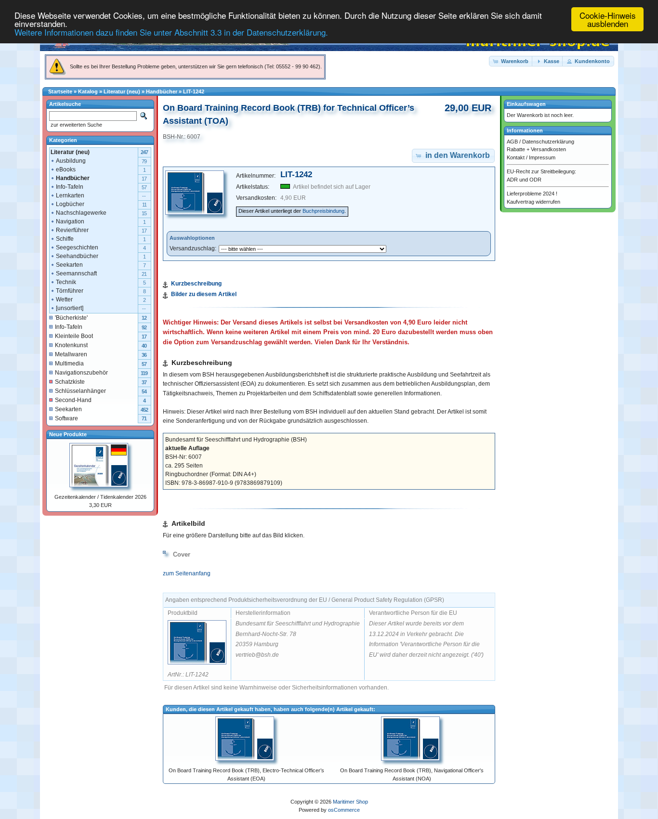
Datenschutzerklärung (548, 141)
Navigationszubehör (81, 372)
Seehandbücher (77, 256)
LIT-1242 (193, 91)
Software (66, 418)
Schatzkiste (70, 381)
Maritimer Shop (350, 802)
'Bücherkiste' (71, 317)
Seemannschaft (76, 273)
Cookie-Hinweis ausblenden (607, 19)
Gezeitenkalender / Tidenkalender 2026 (100, 497)
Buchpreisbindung (323, 211)
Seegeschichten (77, 247)
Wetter (64, 299)
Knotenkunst (71, 345)
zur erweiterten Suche (75, 125)
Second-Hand (73, 400)
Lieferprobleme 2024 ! (532, 193)
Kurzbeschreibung (196, 283)
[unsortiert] (69, 308)
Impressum (542, 157)
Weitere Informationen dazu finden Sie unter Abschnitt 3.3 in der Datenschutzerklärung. (171, 32)
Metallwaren (71, 354)
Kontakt (516, 157)
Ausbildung (71, 160)
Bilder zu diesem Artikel (204, 294)
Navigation (70, 221)
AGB (512, 141)
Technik (66, 282)
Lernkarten (70, 195)
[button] (511, 61)
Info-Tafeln (69, 186)
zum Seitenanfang (187, 573)
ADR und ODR (524, 179)
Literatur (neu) (122, 91)
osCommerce (344, 810)
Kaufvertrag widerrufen (533, 202)
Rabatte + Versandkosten (536, 149)
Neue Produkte (68, 434)
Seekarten (69, 264)
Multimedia (69, 363)
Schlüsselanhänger (80, 391)
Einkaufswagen (526, 104)
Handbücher (161, 91)
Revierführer (72, 230)
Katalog (88, 91)
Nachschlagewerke (81, 212)
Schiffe (65, 238)
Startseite (60, 91)
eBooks (66, 169)
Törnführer (69, 290)
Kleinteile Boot (74, 336)
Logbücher (70, 204)
